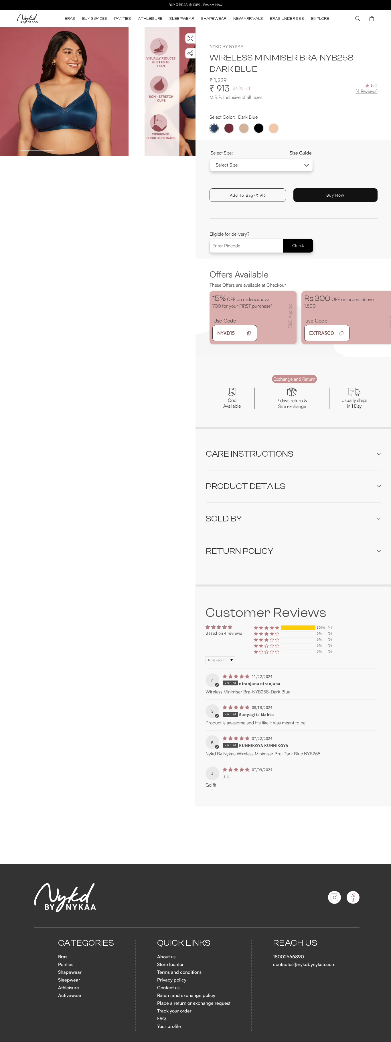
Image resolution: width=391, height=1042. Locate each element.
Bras (62, 956)
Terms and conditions (179, 972)
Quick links (184, 943)
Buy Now (335, 195)
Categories (86, 943)
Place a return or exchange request (193, 1003)
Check (298, 246)
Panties (65, 964)
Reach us (295, 943)
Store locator (170, 964)
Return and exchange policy (186, 995)
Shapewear (70, 972)
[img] (237, 676)
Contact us (168, 987)
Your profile (169, 1026)
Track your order (174, 1011)
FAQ (161, 1018)
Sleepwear (69, 980)
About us (166, 956)
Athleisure (68, 987)
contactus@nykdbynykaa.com (304, 964)
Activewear (70, 995)
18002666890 (288, 956)
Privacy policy (171, 980)
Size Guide (301, 153)
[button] (70, 19)
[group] (64, 91)
